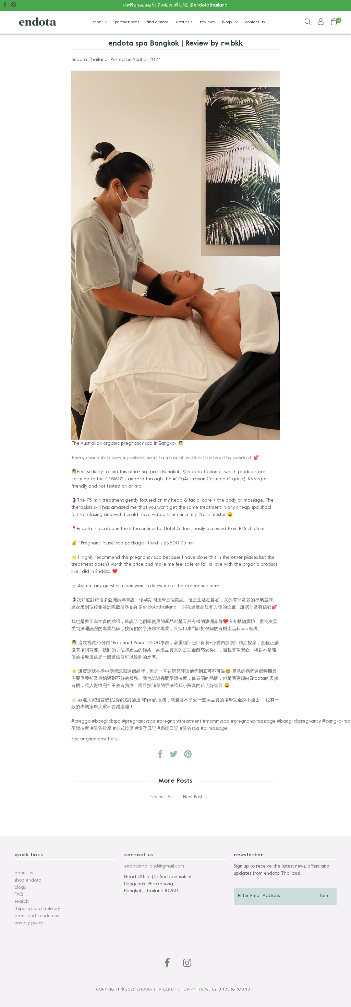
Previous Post (161, 797)
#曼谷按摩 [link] (100, 729)
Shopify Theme (194, 989)
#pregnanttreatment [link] (179, 722)
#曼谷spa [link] (189, 729)
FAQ (18, 895)
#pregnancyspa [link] (138, 722)
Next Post (192, 797)
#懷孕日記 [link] (145, 729)
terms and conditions (36, 916)
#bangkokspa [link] (106, 722)
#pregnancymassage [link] (253, 722)
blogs (227, 22)
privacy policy (28, 923)
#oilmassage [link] (214, 729)
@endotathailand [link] (201, 472)
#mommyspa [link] (216, 722)
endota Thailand (155, 989)
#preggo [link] (80, 722)
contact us (255, 22)
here (113, 739)
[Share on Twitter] (173, 756)
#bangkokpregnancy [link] (299, 722)
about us (184, 22)
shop (97, 22)
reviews (207, 22)
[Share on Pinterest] (188, 756)
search (21, 902)
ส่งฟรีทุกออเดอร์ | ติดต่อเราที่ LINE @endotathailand (175, 5)
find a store (158, 22)
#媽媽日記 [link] (167, 729)
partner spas (127, 22)
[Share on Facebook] (160, 756)
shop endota (27, 881)
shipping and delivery (37, 909)
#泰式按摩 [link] (123, 729)
